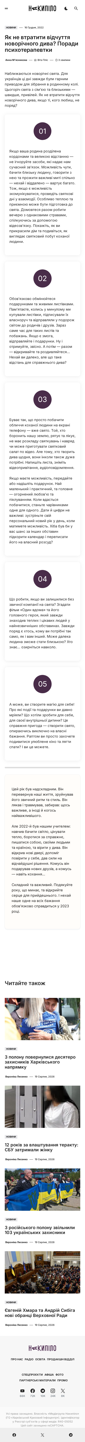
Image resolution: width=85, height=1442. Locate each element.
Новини (11, 27)
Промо (62, 1380)
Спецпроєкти (32, 1374)
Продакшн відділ (60, 1359)
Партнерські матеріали (37, 1380)
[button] (6, 8)
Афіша (49, 1374)
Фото (59, 1374)
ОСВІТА (40, 1359)
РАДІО (29, 1359)
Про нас (17, 1359)
